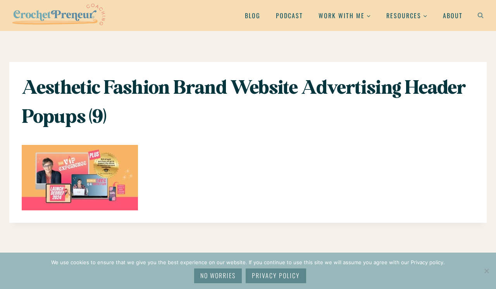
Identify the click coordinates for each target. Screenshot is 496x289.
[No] (486, 271)
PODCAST (289, 15)
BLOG (252, 15)
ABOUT (453, 15)
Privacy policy (276, 275)
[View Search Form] (480, 15)
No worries (218, 275)
